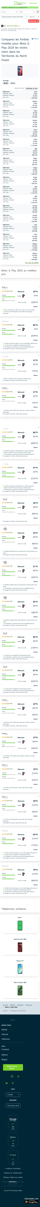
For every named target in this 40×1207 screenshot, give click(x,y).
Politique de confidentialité (13, 1173)
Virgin (35, 158)
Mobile (4, 1029)
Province (13, 1100)
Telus (35, 111)
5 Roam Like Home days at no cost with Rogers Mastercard (20, 343)
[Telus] (8, 356)
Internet (5, 1034)
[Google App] (31, 1202)
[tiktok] (13, 1083)
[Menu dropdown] (2, 3)
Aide (3, 1046)
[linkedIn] (7, 1083)
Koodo (35, 120)
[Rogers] (8, 320)
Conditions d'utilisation (13, 1168)
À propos (5, 1049)
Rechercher (33, 21)
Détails (35, 306)
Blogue (4, 1059)
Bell (36, 149)
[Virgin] (8, 528)
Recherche (33, 3)
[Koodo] (8, 388)
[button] (4, 26)
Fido (35, 92)
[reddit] (19, 1081)
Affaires (5, 1055)
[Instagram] (13, 1076)
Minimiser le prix (31, 88)
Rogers (35, 101)
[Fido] (8, 287)
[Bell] (8, 498)
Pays (13, 1089)
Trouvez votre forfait (12, 1067)
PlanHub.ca (12, 1182)
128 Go (13, 83)
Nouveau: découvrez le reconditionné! (14, 7)
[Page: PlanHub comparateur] (20, 2)
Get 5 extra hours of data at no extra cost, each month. (19, 310)
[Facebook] (6, 1077)
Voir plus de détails (32, 263)
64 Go (5, 83)
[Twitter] (19, 1076)
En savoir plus (12, 30)
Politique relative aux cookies (13, 1177)
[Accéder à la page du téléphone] (22, 296)
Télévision (6, 1039)
